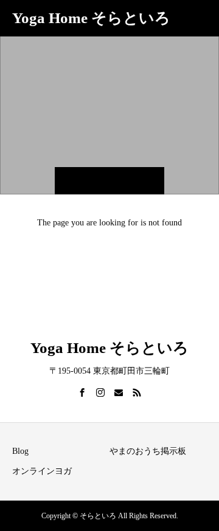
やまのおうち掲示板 (147, 451)
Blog (20, 451)
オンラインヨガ (42, 471)
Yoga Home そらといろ (91, 18)
